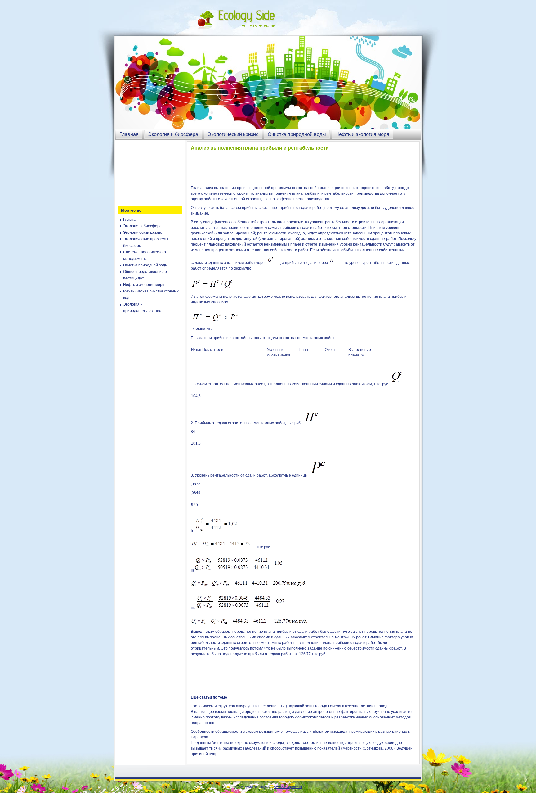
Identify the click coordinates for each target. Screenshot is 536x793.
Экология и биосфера (173, 134)
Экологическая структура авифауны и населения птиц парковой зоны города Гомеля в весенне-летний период (289, 706)
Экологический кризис (233, 134)
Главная (129, 134)
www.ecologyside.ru (288, 787)
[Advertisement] (149, 172)
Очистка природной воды (297, 134)
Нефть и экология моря (362, 134)
